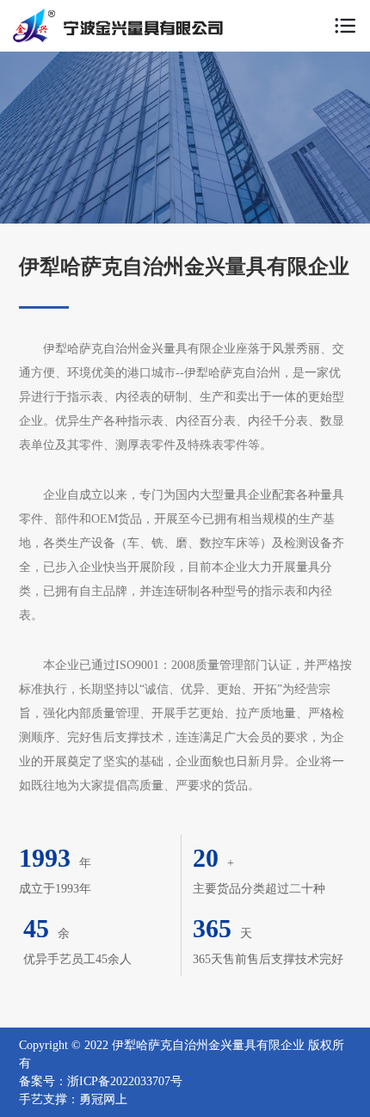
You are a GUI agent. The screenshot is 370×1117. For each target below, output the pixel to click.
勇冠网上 (103, 1099)
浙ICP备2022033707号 (124, 1081)
